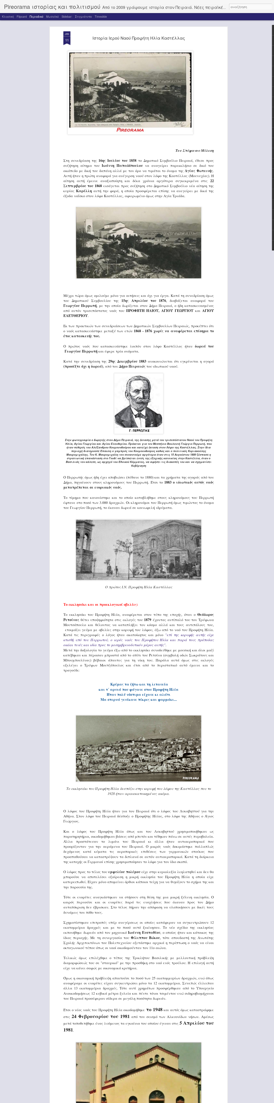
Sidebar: (67, 16)
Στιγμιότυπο (83, 16)
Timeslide (101, 16)
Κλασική (8, 16)
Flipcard (22, 16)
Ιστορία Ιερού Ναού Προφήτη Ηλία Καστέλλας (138, 38)
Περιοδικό (36, 16)
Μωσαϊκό (52, 16)
